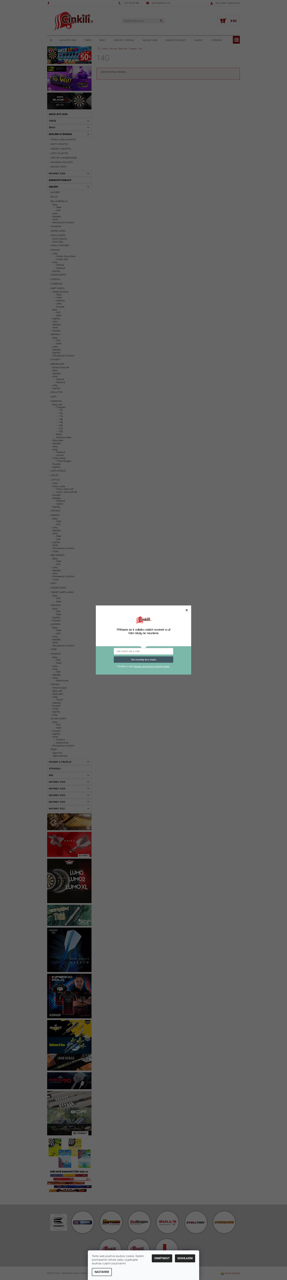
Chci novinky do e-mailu (143, 659)
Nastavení (102, 1272)
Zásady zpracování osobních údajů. (152, 666)
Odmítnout (162, 1258)
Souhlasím (185, 1258)
